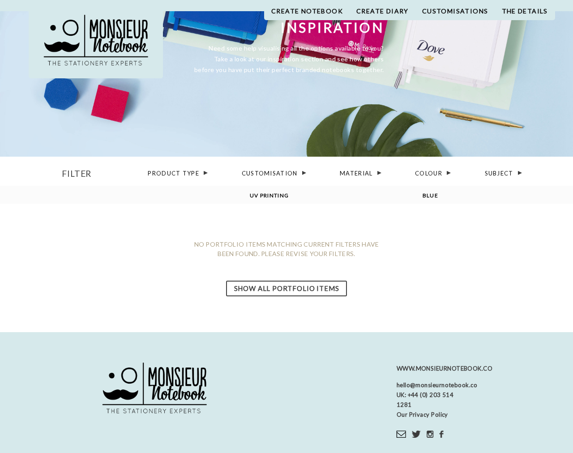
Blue (430, 195)
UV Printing (269, 195)
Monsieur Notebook (96, 43)
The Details (525, 11)
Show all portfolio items (286, 288)
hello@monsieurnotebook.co (437, 385)
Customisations (455, 11)
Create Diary (382, 11)
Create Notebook (307, 11)
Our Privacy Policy (422, 414)
